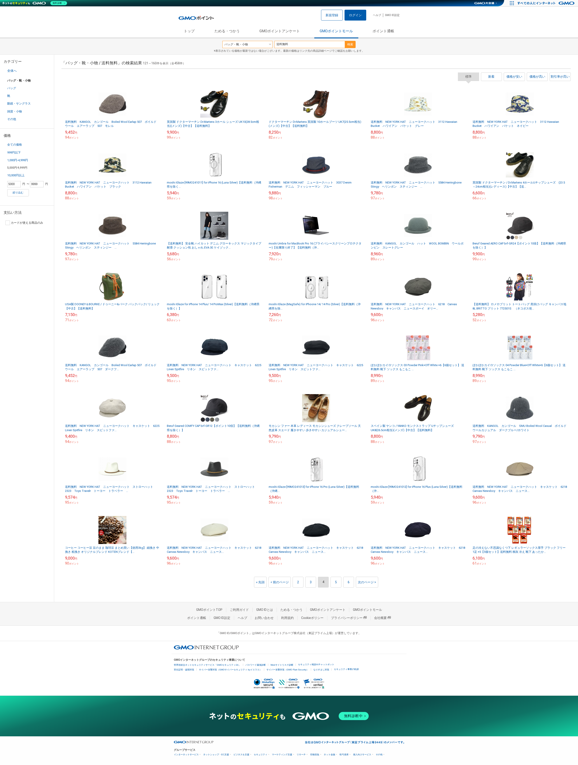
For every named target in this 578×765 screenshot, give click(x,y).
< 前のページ (279, 582)
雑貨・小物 (14, 111)
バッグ (11, 88)
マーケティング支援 (282, 754)
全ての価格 (14, 144)
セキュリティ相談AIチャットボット (316, 664)
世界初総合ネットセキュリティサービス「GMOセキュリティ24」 (207, 665)
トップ (189, 31)
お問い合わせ (264, 618)
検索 (350, 44)
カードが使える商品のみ (27, 222)
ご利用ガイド (239, 610)
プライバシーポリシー (347, 618)
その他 (11, 119)
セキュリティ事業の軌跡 (346, 669)
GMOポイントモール (336, 31)
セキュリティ (260, 754)
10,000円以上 (16, 175)
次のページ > (367, 582)
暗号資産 (344, 754)
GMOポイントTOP (209, 610)
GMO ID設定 (392, 15)
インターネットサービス (186, 754)
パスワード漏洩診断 (255, 665)
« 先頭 (260, 582)
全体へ (12, 70)
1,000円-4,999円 (17, 160)
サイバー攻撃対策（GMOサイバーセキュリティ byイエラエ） (230, 669)
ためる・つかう (227, 31)
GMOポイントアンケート (279, 31)
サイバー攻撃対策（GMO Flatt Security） (287, 669)
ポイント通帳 (383, 31)
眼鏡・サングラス (19, 103)
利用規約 (287, 618)
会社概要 (380, 618)
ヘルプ (377, 15)
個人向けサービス (362, 754)
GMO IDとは (264, 610)
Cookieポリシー (312, 618)
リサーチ (301, 754)
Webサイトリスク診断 (281, 665)
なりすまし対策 (321, 669)
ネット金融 (329, 754)
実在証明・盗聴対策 (184, 669)
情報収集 (314, 754)
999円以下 (14, 152)
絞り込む (18, 192)
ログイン (355, 15)
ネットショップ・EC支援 (216, 754)
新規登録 (332, 15)
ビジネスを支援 (241, 754)
